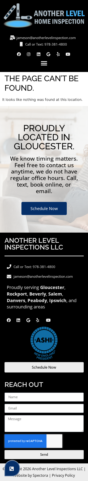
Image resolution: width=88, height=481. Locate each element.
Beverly (37, 294)
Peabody (37, 300)
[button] (44, 63)
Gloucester (52, 287)
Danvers (16, 300)
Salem (55, 294)
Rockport (17, 294)
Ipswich (57, 300)
